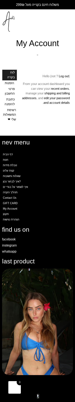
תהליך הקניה (10, 192)
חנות (5, 159)
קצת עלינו (8, 170)
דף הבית (8, 154)
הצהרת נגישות (11, 219)
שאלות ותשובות (11, 176)
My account (10, 208)
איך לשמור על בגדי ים (15, 186)
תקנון (6, 214)
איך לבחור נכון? (12, 181)
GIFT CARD (10, 203)
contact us (9, 197)
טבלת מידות (10, 165)
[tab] (9, 75)
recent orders (60, 88)
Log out (64, 76)
